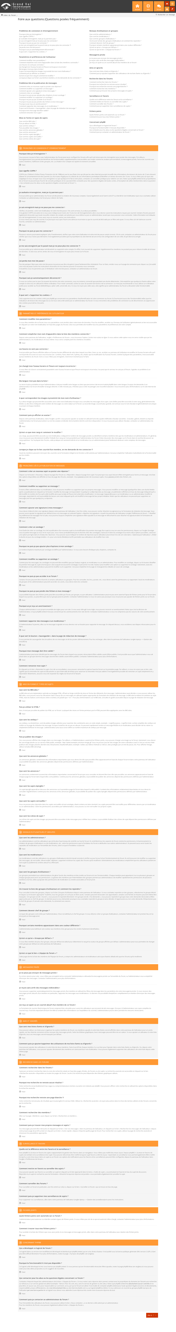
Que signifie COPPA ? (26, 36)
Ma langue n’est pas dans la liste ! (31, 69)
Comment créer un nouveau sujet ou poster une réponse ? (40, 86)
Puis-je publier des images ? (29, 128)
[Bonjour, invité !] (167, 9)
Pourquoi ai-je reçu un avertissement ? (33, 104)
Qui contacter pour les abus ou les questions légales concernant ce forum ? (116, 130)
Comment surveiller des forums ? (101, 104)
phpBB (21, 389)
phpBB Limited (77, 1251)
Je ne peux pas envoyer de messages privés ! (105, 58)
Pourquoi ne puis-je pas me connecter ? (33, 43)
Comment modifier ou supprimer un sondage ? (36, 97)
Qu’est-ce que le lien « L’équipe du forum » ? (105, 49)
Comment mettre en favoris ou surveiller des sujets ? (108, 102)
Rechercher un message (166, 14)
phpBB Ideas (128, 1266)
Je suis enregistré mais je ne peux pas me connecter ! (38, 41)
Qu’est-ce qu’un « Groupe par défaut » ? (103, 47)
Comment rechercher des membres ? (102, 89)
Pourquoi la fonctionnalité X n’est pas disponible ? (107, 128)
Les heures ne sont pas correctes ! (31, 65)
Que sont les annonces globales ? (31, 130)
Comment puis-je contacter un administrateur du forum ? (109, 132)
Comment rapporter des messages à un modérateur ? (38, 106)
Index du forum (10, 15)
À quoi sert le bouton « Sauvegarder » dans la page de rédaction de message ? (47, 108)
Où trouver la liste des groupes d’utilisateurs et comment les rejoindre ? (115, 41)
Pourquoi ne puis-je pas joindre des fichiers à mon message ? (41, 102)
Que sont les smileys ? (27, 126)
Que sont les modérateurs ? (99, 36)
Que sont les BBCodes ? (27, 121)
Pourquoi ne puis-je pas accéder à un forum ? (35, 99)
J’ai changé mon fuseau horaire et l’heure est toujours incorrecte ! (42, 67)
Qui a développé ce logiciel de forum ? (103, 125)
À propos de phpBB (77, 1254)
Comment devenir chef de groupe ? (102, 43)
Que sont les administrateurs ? (100, 34)
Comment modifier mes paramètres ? (32, 60)
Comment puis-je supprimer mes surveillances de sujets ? (110, 106)
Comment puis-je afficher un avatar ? (32, 73)
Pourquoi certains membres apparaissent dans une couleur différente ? (115, 45)
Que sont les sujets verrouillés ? (30, 137)
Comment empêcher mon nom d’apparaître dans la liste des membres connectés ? (49, 62)
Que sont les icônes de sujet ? (30, 139)
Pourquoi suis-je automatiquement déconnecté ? (36, 49)
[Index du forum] (16, 5)
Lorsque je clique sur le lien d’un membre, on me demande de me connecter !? (50, 78)
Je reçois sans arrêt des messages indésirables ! (107, 60)
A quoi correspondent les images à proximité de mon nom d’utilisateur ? (45, 71)
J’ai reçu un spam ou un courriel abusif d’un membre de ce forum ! (113, 62)
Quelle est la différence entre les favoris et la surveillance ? (111, 99)
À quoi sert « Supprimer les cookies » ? (33, 52)
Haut (23, 165)
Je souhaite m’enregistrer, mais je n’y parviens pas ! (37, 39)
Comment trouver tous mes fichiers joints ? (104, 117)
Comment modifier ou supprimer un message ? (36, 89)
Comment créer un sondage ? (29, 93)
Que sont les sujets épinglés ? (30, 134)
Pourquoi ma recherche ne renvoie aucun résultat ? (108, 84)
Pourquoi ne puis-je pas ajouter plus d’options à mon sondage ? (42, 95)
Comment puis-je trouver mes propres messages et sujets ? (111, 91)
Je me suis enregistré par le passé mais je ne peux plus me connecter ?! (45, 45)
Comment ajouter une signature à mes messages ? (37, 91)
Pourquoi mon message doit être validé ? (34, 110)
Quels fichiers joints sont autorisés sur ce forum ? (107, 115)
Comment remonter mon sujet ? (30, 113)
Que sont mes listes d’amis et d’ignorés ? (104, 71)
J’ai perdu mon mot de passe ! (29, 47)
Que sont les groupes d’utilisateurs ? (102, 39)
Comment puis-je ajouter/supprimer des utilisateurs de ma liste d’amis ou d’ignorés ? (120, 73)
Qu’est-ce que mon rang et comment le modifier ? (37, 76)
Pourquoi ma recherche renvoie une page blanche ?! (108, 86)
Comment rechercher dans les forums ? (103, 82)
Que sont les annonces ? (28, 132)
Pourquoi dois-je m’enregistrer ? (30, 34)
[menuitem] (167, 3)
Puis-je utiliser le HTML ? (27, 123)
